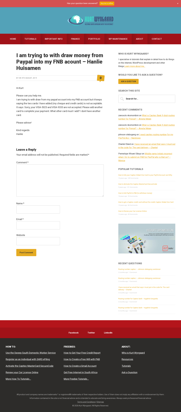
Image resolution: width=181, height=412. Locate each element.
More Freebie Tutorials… (76, 379)
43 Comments (133, 214)
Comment (22, 162)
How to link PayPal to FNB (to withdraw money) (135, 193)
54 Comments (133, 205)
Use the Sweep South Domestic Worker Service (31, 352)
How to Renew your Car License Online (132, 211)
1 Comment (133, 272)
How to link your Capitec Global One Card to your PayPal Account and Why (145, 175)
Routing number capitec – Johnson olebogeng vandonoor (139, 269)
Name (20, 203)
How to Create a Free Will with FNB (82, 359)
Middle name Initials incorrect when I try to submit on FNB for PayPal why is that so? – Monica (145, 157)
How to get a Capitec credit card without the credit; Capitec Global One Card (145, 202)
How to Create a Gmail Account (80, 366)
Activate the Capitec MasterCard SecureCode (29, 366)
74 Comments (133, 196)
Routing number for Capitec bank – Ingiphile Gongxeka (138, 299)
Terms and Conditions (86, 402)
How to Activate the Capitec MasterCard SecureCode (137, 184)
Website (20, 235)
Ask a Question (128, 81)
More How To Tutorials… (18, 379)
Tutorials (126, 366)
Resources (127, 359)
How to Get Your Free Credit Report (82, 352)
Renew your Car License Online (22, 372)
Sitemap (100, 402)
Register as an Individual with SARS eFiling (28, 359)
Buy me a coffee (107, 3)
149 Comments (133, 178)
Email (20, 219)
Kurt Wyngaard (90, 20)
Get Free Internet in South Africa (80, 372)
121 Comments (132, 187)
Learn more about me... (134, 66)
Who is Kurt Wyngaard (133, 352)
